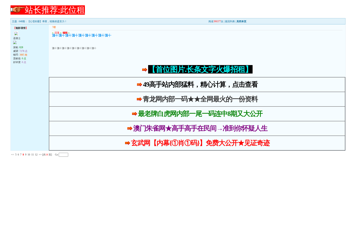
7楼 (54, 27)
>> (40, 154)
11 (32, 154)
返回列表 (230, 21)
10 (29, 154)
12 (36, 154)
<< (12, 154)
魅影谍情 (21, 28)
